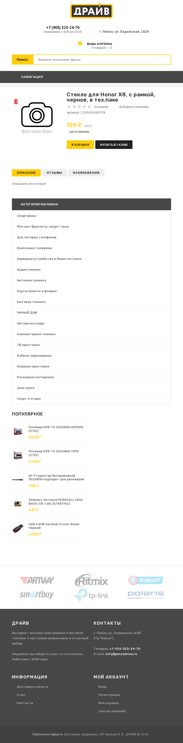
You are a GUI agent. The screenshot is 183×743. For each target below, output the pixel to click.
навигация (31, 77)
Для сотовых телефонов (36, 237)
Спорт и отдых (29, 398)
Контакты (25, 703)
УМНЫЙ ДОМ (27, 312)
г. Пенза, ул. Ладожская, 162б (124, 31)
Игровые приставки (33, 366)
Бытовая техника (31, 302)
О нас (21, 695)
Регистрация (109, 695)
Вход (102, 686)
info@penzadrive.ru (121, 654)
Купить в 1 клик (114, 145)
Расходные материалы (35, 377)
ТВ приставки (28, 345)
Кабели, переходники (34, 355)
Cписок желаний (112, 711)
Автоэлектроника (31, 280)
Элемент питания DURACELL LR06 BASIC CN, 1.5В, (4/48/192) (56, 501)
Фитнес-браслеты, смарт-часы (43, 226)
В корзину (80, 145)
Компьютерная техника (36, 334)
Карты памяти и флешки (37, 291)
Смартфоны (26, 216)
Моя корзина (108, 703)
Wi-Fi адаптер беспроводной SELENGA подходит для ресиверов (56, 477)
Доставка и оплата (32, 686)
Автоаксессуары (30, 323)
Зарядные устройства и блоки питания (49, 259)
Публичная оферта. (47, 734)
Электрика (26, 388)
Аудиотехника (29, 269)
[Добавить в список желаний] (132, 107)
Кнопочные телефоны (34, 248)
